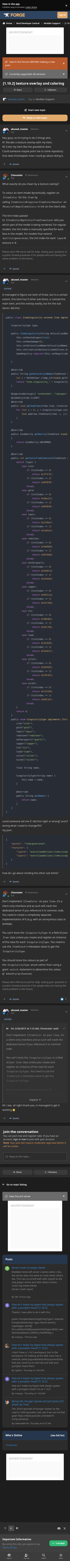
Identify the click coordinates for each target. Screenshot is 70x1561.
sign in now (19, 1139)
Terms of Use (9, 1547)
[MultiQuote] (4, 164)
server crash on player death (28, 1267)
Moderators (33, 175)
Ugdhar (18, 1370)
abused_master (16, 99)
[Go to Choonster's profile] (6, 176)
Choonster (17, 175)
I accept (60, 1543)
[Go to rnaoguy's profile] (7, 1305)
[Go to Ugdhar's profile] (7, 1345)
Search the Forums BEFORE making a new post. (30, 63)
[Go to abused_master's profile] (4, 99)
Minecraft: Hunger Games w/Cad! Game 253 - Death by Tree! (38, 1403)
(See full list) (57, 1435)
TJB (16, 1296)
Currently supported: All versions (27, 74)
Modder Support (45, 99)
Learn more (6, 5)
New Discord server (20, 1196)
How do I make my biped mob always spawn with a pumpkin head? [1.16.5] (37, 1306)
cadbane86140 (22, 1423)
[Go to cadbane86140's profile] (7, 1402)
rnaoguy (19, 1336)
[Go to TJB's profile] (7, 1268)
